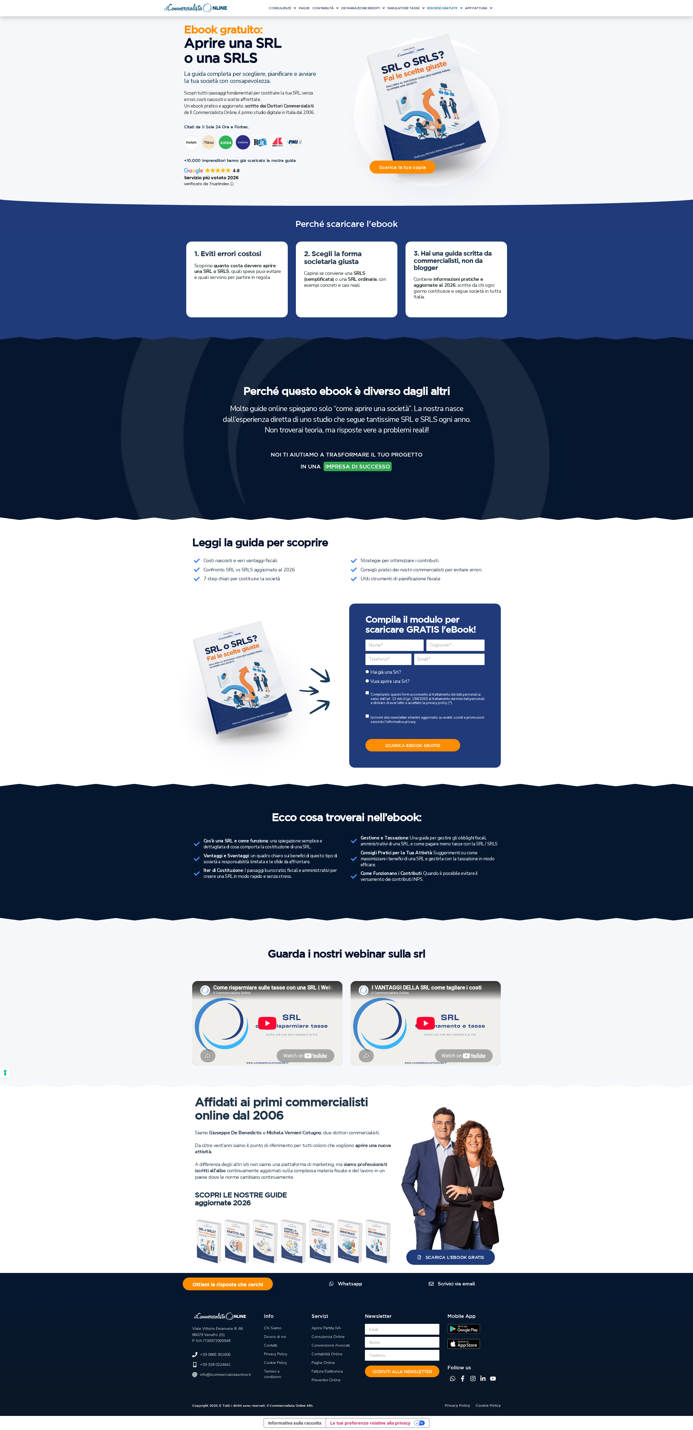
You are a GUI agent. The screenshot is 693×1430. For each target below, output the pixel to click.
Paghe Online (323, 1362)
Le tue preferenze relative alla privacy (370, 1423)
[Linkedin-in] (483, 1379)
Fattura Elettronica (327, 1371)
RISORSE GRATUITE (442, 8)
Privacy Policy (275, 1354)
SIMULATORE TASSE (403, 8)
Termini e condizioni (272, 1374)
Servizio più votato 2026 (211, 178)
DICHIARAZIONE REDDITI (360, 8)
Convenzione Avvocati (331, 1345)
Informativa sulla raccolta (294, 1423)
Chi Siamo (272, 1328)
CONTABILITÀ (323, 8)
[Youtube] (493, 1379)
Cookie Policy (275, 1362)
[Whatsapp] (453, 1379)
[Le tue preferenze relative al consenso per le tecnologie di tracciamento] (5, 1072)
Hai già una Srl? (385, 672)
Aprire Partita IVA (326, 1328)
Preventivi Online (326, 1380)
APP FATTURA (476, 8)
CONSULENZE (280, 8)
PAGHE (304, 8)
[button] (282, 8)
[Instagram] (473, 1379)
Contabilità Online (327, 1354)
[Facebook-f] (463, 1379)
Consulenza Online (328, 1336)
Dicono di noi (275, 1336)
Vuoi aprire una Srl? (390, 681)
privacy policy (436, 703)
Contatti (270, 1345)
